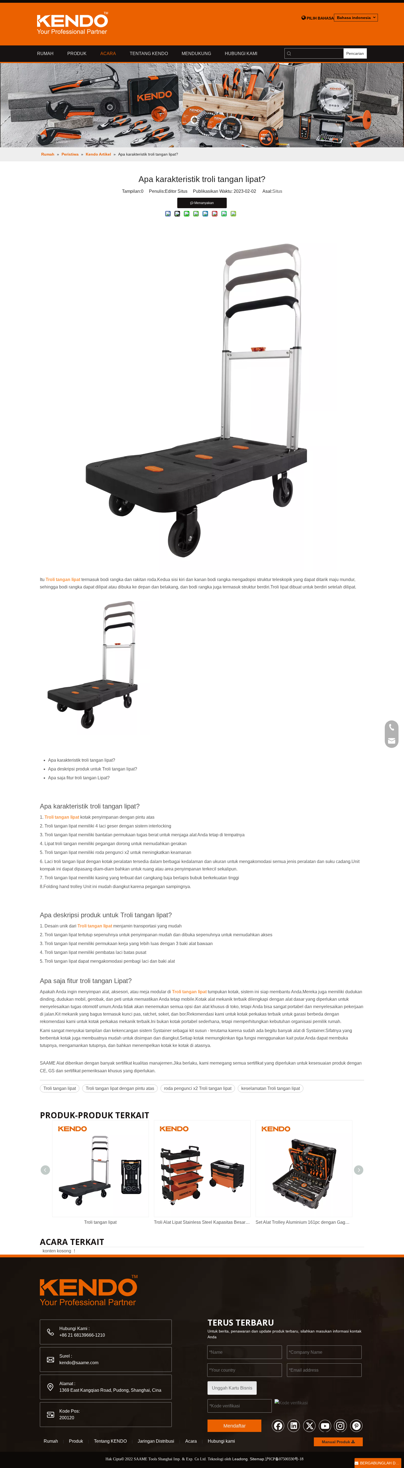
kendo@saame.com (78, 1362)
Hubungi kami (221, 1441)
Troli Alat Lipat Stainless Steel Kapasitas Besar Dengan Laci (202, 1222)
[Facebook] (277, 1425)
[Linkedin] (293, 1425)
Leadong (240, 1459)
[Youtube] (324, 1425)
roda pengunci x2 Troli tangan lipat (197, 1088)
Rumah (51, 1441)
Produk (76, 1441)
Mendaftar (234, 1426)
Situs (277, 191)
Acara (191, 1441)
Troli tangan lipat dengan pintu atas (120, 1088)
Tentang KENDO (110, 1441)
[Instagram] (340, 1425)
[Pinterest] (356, 1425)
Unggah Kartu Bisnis (232, 1388)
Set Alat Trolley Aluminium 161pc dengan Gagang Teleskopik (304, 1222)
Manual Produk (336, 1442)
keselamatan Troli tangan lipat (270, 1088)
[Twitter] (309, 1425)
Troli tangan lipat (59, 1088)
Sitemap (257, 1459)
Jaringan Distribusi (156, 1441)
